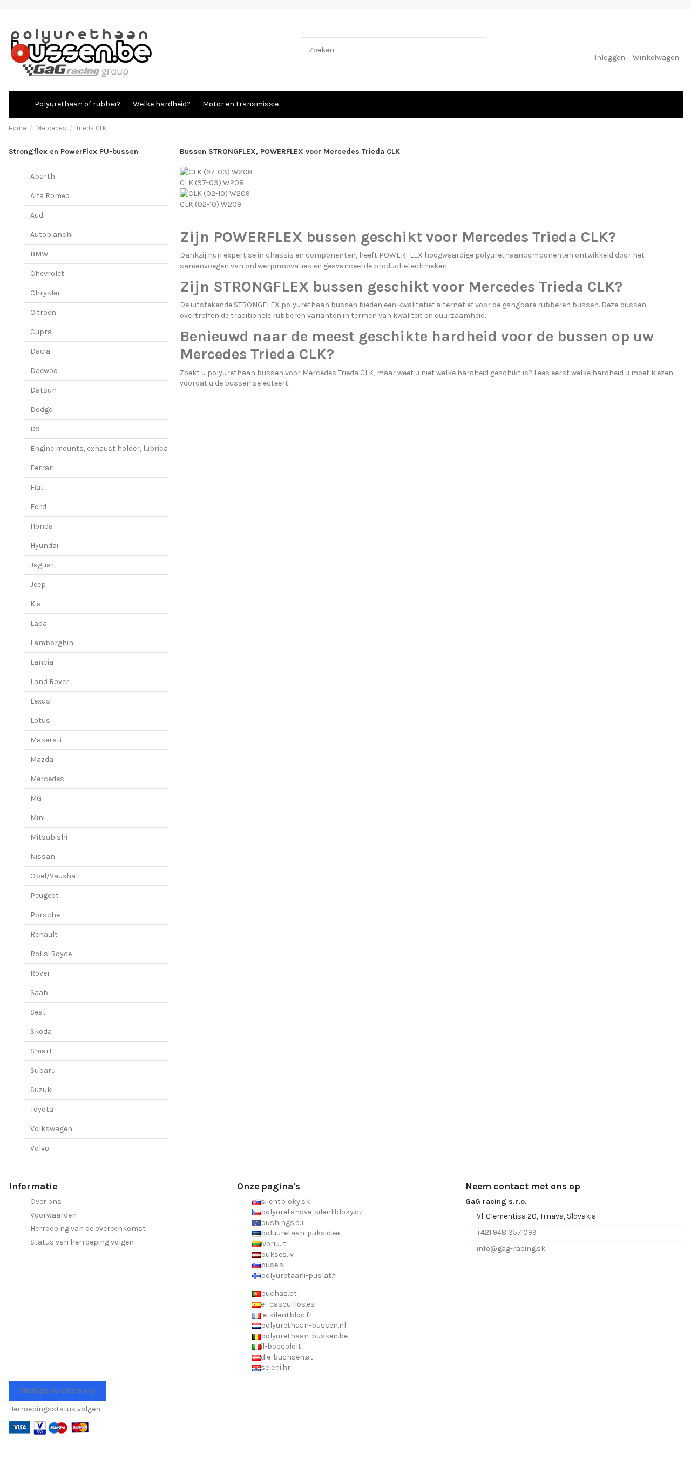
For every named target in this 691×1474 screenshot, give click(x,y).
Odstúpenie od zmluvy (57, 1390)
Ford (38, 506)
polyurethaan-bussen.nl (303, 1325)
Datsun (43, 390)
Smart (41, 1051)
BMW (39, 254)
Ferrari (42, 467)
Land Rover (49, 681)
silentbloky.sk (285, 1201)
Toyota (41, 1109)
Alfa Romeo (50, 195)
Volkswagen (51, 1128)
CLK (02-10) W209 (210, 204)
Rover (40, 973)
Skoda (41, 1031)
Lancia (41, 662)
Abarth (42, 176)
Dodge (41, 409)
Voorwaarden (53, 1215)
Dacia (40, 351)
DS (35, 429)
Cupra (41, 331)
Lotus (40, 720)
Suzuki (41, 1089)
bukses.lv (277, 1254)
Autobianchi (51, 234)
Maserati (46, 740)
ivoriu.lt (273, 1243)
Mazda (41, 759)
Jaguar (42, 565)
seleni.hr (275, 1367)
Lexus (40, 701)
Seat (38, 1012)
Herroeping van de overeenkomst (88, 1228)
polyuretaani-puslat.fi (299, 1275)
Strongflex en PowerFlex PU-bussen (73, 151)
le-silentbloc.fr (286, 1315)
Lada (38, 623)
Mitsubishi (48, 837)
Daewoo (44, 370)
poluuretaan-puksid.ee (300, 1233)
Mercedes (47, 778)
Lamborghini (52, 642)
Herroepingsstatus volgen (54, 1409)
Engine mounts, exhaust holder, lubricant (103, 448)
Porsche (45, 914)
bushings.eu (282, 1222)
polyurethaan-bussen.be (304, 1336)
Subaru (43, 1070)
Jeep (38, 584)
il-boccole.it (281, 1346)
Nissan (42, 856)
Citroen (43, 312)
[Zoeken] (475, 49)
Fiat (37, 487)
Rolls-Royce (51, 953)
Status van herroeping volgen (82, 1242)
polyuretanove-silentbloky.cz (312, 1211)
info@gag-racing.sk (511, 1248)
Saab (39, 992)
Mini (37, 817)
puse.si (273, 1264)
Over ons (46, 1201)
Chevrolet (47, 273)
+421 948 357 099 (507, 1232)
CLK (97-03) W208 (212, 182)
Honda (41, 526)
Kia (35, 603)
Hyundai (44, 545)
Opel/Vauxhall (55, 876)
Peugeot (44, 895)
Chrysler (45, 292)
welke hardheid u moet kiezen (622, 372)
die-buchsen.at (287, 1357)
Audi (37, 215)
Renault (44, 934)
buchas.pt (279, 1293)
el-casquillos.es (288, 1304)
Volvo (39, 1148)
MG (36, 798)
